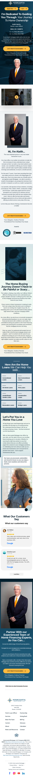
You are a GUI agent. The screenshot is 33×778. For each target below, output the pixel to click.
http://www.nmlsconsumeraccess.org (15, 742)
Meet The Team (9, 719)
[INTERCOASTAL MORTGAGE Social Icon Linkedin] (23, 773)
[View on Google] (4, 530)
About (7, 726)
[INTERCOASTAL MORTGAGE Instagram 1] (14, 773)
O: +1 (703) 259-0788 (16, 34)
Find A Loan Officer (11, 713)
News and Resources (11, 729)
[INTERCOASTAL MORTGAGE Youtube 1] (19, 773)
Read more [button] (10, 564)
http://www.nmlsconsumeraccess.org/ (12, 755)
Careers (7, 723)
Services (7, 716)
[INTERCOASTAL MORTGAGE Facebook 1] (9, 773)
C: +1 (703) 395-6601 (16, 32)
